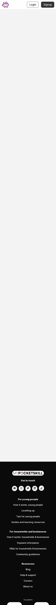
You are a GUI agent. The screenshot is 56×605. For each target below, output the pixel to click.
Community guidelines (28, 554)
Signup (47, 4)
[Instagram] (21, 488)
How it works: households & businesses (28, 537)
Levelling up (28, 510)
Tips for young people (28, 516)
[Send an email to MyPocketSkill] (14, 488)
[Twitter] (28, 488)
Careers (28, 580)
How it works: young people (28, 505)
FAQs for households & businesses (28, 548)
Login (32, 4)
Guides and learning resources (28, 522)
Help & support (28, 575)
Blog (28, 569)
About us (28, 586)
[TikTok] (41, 488)
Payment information (28, 543)
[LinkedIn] (34, 488)
